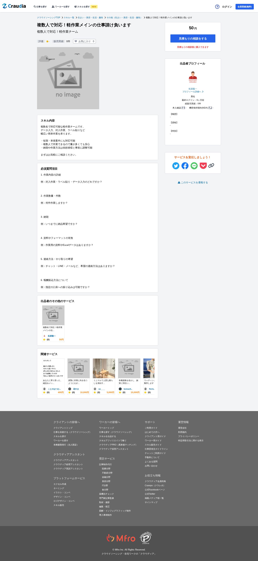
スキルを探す (86, 6)
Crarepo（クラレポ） (155, 485)
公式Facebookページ (155, 489)
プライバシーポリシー (188, 436)
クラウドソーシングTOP (48, 17)
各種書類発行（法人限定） (66, 445)
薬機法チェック (106, 494)
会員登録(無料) (245, 6)
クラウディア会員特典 (155, 481)
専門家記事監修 (106, 498)
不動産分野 (107, 473)
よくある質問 (151, 461)
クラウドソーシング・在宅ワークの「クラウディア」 (129, 553)
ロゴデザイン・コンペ (64, 501)
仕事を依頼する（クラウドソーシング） (72, 432)
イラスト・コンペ (62, 492)
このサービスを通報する (194, 182)
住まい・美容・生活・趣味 (90, 17)
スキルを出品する (107, 436)
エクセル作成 (60, 484)
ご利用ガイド (151, 428)
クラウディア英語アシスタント (68, 468)
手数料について (152, 457)
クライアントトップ (63, 428)
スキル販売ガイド (153, 445)
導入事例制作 (105, 515)
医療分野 (106, 468)
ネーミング (59, 488)
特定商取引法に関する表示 (190, 440)
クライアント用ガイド (155, 436)
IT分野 (105, 485)
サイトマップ (151, 502)
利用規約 (182, 432)
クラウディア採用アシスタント (114, 449)
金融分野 (106, 477)
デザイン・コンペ (62, 497)
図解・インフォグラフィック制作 (115, 511)
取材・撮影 (104, 502)
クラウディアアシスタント (66, 460)
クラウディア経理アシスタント (68, 464)
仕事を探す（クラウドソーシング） (116, 432)
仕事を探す (41, 6)
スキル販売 (59, 505)
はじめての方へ (152, 432)
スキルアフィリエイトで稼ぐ (113, 440)
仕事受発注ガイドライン (156, 449)
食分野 (105, 489)
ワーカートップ (106, 428)
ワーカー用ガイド (153, 440)
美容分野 (106, 481)
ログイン (227, 6)
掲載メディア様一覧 (154, 498)
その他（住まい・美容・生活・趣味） (124, 17)
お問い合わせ (151, 466)
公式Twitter (150, 494)
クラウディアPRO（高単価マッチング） (118, 445)
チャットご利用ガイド (155, 453)
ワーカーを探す (62, 6)
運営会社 (182, 428)
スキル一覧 (69, 17)
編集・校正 (104, 506)
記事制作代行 (105, 464)
